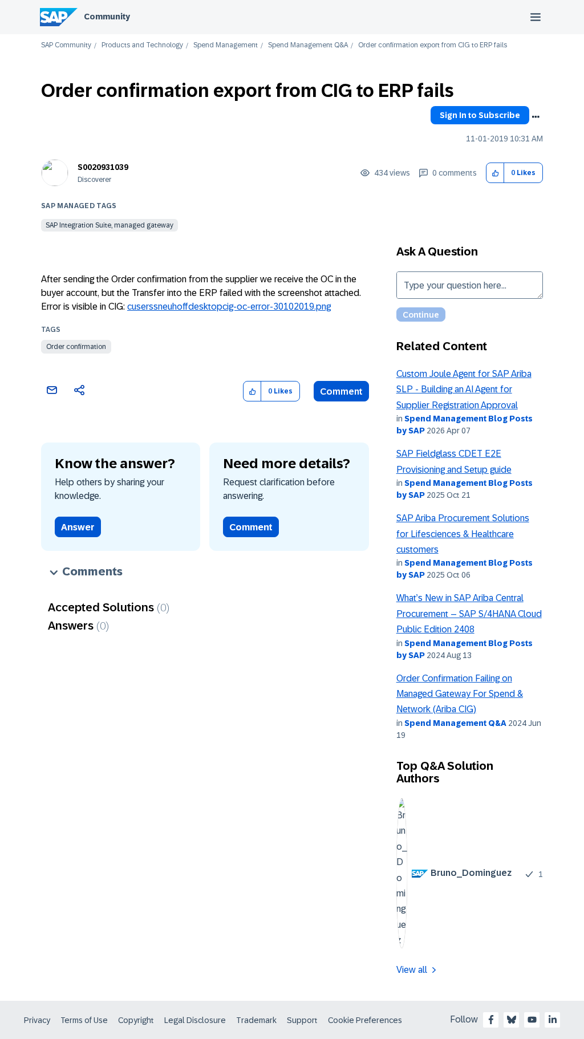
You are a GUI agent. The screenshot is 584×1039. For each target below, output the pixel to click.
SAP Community (66, 45)
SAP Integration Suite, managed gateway (109, 225)
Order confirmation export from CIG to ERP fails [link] (432, 45)
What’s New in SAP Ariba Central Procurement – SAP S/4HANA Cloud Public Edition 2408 (469, 613)
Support (302, 1020)
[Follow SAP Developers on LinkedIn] (552, 1019)
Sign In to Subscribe (480, 115)
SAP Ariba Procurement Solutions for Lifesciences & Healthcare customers (462, 533)
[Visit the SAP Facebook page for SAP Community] (491, 1019)
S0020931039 (103, 167)
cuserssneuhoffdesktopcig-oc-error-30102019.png (229, 306)
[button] (495, 173)
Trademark (256, 1020)
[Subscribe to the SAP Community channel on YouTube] (532, 1019)
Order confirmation (76, 347)
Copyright (136, 1020)
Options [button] (535, 116)
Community (107, 16)
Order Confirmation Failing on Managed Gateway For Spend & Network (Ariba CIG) (459, 694)
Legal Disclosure (195, 1020)
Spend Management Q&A (308, 45)
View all (411, 970)
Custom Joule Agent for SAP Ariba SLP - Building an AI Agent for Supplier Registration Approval (464, 389)
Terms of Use (84, 1020)
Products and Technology (142, 45)
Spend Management (225, 45)
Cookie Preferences (365, 1020)
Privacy (37, 1020)
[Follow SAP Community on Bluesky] (511, 1019)
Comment (341, 391)
